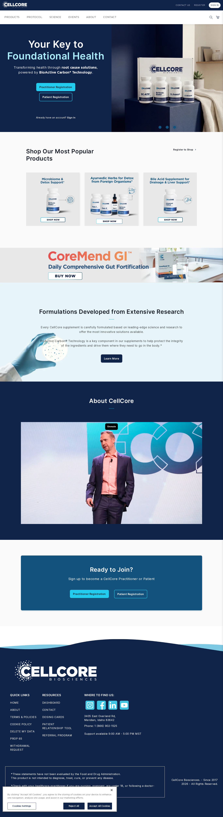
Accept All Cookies (99, 806)
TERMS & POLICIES (23, 717)
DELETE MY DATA (22, 731)
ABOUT (15, 709)
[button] (210, 17)
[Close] (111, 790)
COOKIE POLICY (21, 724)
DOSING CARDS (53, 717)
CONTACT (49, 709)
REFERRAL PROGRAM (57, 735)
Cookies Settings (21, 806)
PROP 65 (16, 738)
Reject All (74, 806)
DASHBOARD (51, 702)
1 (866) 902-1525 (106, 725)
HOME (14, 702)
